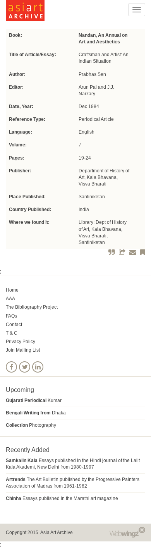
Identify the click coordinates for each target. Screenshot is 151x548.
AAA (10, 298)
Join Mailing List (23, 350)
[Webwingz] (127, 531)
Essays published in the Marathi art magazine (62, 498)
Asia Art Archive (56, 532)
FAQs (11, 316)
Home (12, 290)
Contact (14, 324)
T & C (11, 333)
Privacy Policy (20, 341)
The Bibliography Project (32, 307)
